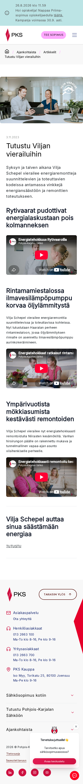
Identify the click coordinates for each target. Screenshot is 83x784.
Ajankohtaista (26, 52)
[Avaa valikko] (74, 35)
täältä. (58, 15)
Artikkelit (49, 52)
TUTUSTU (13, 546)
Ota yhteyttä (22, 619)
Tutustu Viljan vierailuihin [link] (22, 57)
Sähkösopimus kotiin (26, 695)
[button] (53, 35)
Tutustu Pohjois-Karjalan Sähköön (30, 712)
